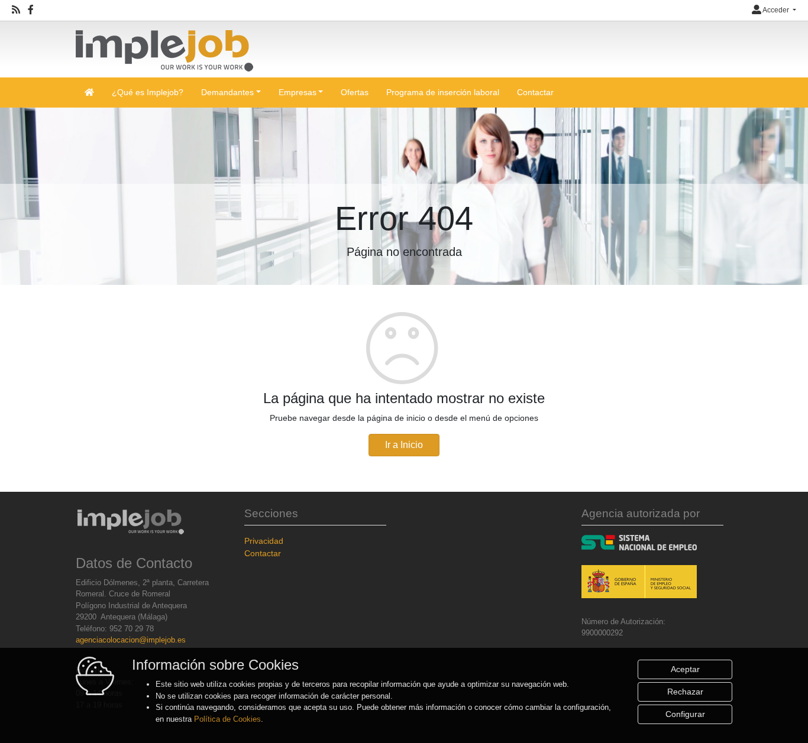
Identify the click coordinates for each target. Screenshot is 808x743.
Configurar (685, 714)
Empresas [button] (297, 92)
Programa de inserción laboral (442, 92)
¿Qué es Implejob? (147, 92)
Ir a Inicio (404, 445)
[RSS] (16, 10)
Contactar (535, 92)
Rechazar (685, 691)
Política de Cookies (227, 719)
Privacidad (263, 541)
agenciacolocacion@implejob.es (131, 639)
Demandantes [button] (227, 92)
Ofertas (355, 92)
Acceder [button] (776, 10)
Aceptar (685, 669)
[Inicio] (164, 45)
